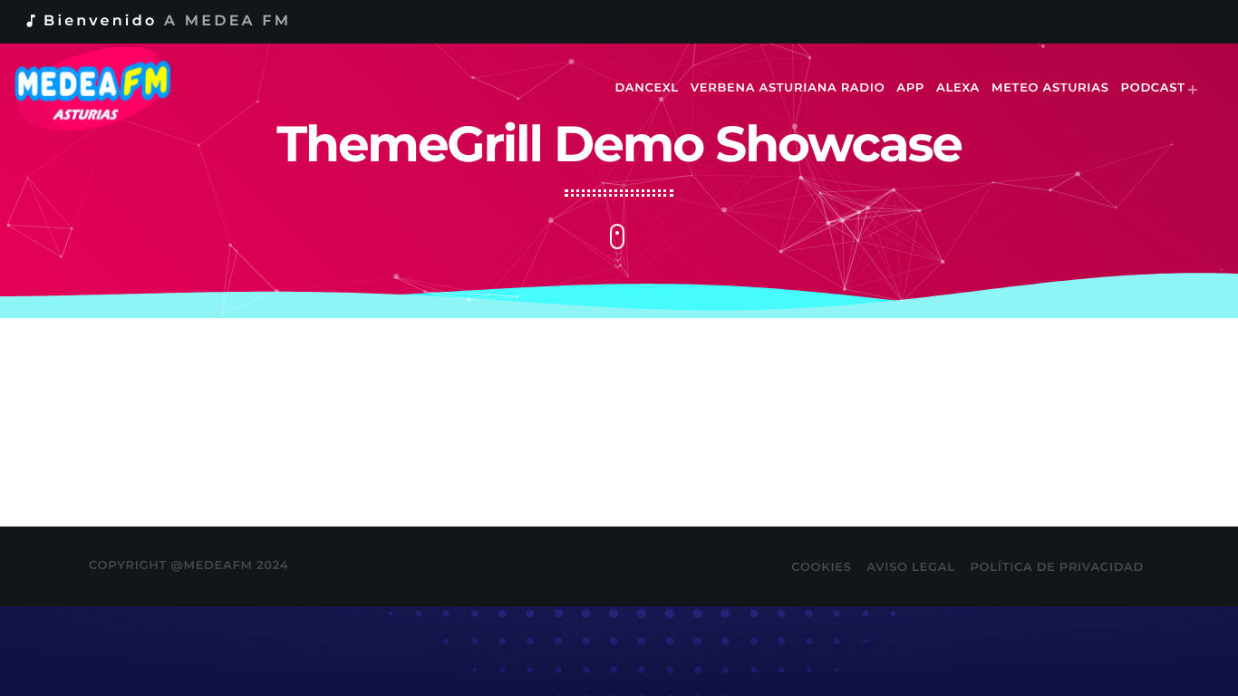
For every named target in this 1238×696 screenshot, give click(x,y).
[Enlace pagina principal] (105, 89)
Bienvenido (157, 21)
